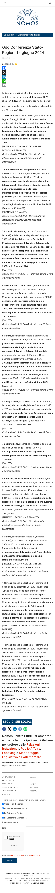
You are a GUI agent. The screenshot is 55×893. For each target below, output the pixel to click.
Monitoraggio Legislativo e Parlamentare (21, 755)
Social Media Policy (10, 787)
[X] (27, 72)
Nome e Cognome (10, 822)
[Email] (27, 85)
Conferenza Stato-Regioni (29, 35)
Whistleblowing (8, 777)
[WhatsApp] (27, 81)
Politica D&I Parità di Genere (34, 883)
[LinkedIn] (27, 77)
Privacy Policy (8, 780)
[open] (5, 3)
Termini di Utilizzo (17, 855)
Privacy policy (34, 855)
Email (4, 828)
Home (13, 35)
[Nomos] (27, 17)
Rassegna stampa (9, 791)
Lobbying (9, 753)
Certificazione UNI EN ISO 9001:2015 (30, 873)
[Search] (50, 3)
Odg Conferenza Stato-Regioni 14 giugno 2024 (23, 50)
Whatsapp (34, 787)
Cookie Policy (7, 784)
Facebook (33, 777)
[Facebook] (27, 68)
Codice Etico (11, 873)
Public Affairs (30, 748)
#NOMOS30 (6, 794)
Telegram (33, 791)
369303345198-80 (15, 883)
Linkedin (33, 784)
